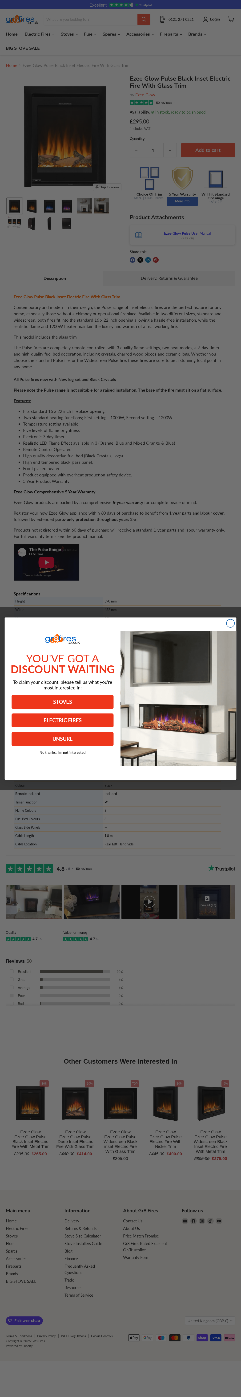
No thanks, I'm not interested (63, 752)
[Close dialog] (230, 623)
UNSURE (62, 739)
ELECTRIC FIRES (62, 720)
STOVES (62, 701)
